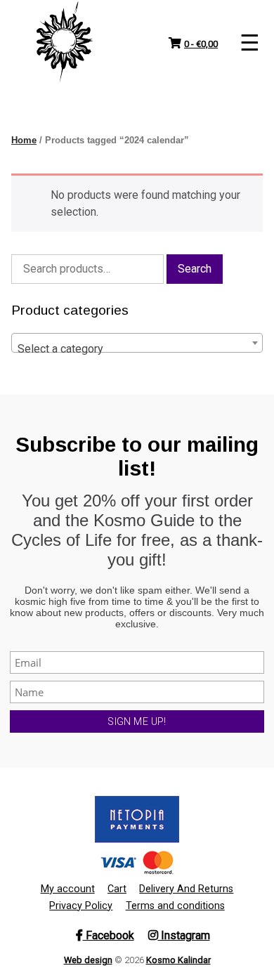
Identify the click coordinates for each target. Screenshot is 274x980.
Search (194, 268)
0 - (201, 44)
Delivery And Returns (186, 889)
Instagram (184, 935)
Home (24, 140)
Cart (116, 889)
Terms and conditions (175, 906)
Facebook (108, 935)
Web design (88, 960)
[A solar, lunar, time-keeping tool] (64, 42)
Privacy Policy (80, 906)
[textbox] (137, 349)
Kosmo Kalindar (178, 960)
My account (68, 889)
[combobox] (137, 343)
